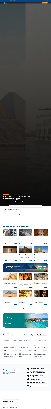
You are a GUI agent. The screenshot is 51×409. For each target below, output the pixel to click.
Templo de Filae (5, 395)
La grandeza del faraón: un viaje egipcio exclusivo (40, 237)
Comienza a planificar (41, 266)
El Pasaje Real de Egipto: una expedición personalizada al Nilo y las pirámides (25, 237)
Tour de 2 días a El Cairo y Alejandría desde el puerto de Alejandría (39, 298)
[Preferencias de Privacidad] (1, 407)
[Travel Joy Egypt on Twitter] (42, 0)
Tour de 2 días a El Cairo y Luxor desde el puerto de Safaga (10, 298)
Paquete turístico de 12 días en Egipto (9, 281)
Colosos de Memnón (37, 397)
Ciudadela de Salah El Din (22, 397)
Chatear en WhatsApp (42, 268)
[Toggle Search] (40, 2)
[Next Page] (29, 308)
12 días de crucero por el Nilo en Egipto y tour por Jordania (40, 254)
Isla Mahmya (5, 397)
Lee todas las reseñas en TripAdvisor (29, 360)
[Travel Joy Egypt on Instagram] (44, 0)
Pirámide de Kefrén (43, 397)
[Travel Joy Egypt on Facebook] (41, 0)
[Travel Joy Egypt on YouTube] (47, 0)
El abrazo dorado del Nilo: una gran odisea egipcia (10, 254)
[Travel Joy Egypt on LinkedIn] (45, 0)
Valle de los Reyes (37, 395)
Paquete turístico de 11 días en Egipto (39, 281)
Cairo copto (10, 395)
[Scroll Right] (41, 205)
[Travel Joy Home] (5, 3)
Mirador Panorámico (15, 397)
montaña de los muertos (43, 395)
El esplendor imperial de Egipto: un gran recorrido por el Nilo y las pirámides (10, 237)
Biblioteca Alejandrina (27, 395)
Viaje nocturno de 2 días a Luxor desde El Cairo (25, 281)
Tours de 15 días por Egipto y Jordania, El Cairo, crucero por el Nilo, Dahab (25, 254)
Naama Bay (32, 395)
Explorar (15, 243)
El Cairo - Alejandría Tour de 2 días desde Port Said (25, 298)
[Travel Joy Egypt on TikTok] (46, 0)
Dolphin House (10, 397)
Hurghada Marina (15, 395)
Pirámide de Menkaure (20, 395)
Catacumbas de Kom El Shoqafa (30, 397)
